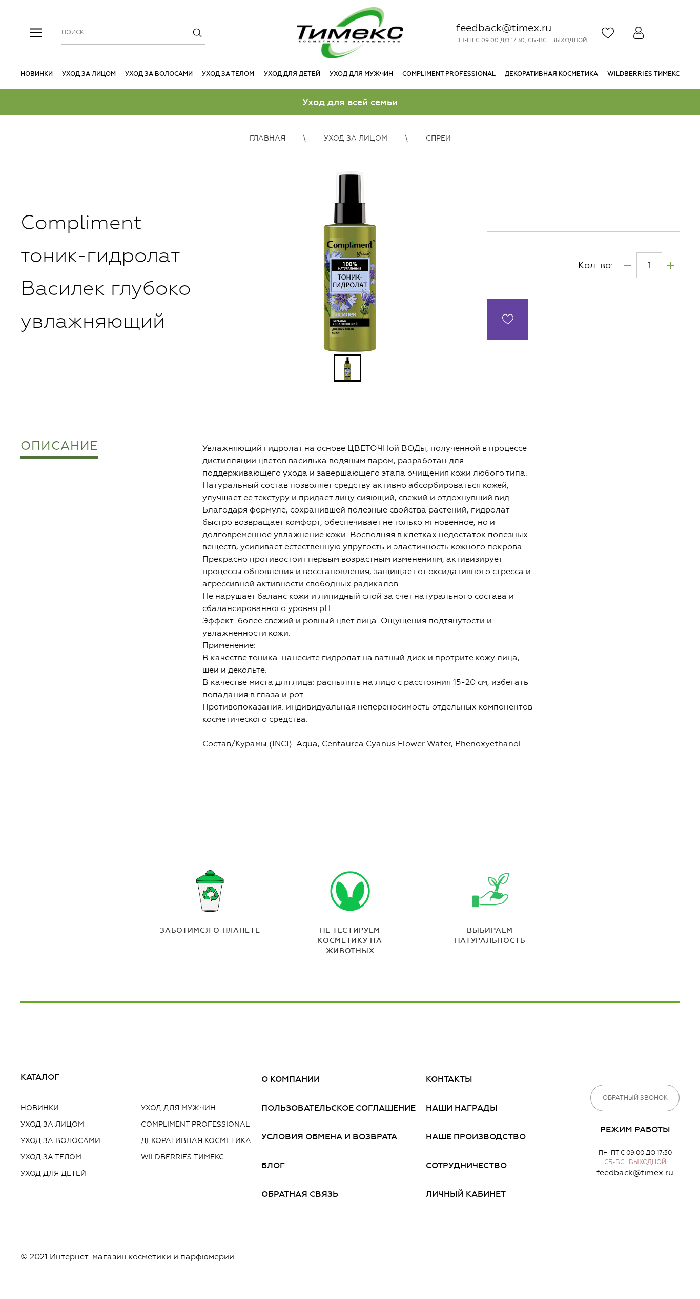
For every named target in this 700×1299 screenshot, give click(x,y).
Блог (273, 1165)
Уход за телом (228, 73)
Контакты (449, 1079)
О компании (290, 1079)
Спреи (438, 138)
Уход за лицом (89, 73)
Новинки (36, 73)
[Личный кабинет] (638, 33)
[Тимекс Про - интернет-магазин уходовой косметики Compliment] (350, 32)
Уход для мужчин (361, 73)
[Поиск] (197, 33)
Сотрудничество (466, 1165)
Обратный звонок (635, 1097)
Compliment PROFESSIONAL (449, 73)
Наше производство (476, 1136)
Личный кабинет (466, 1194)
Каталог (39, 1077)
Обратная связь (299, 1194)
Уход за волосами (159, 73)
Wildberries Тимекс (643, 73)
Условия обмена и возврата (329, 1136)
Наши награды (462, 1108)
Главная (267, 138)
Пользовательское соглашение (338, 1108)
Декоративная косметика (551, 73)
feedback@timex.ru (503, 28)
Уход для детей (292, 73)
